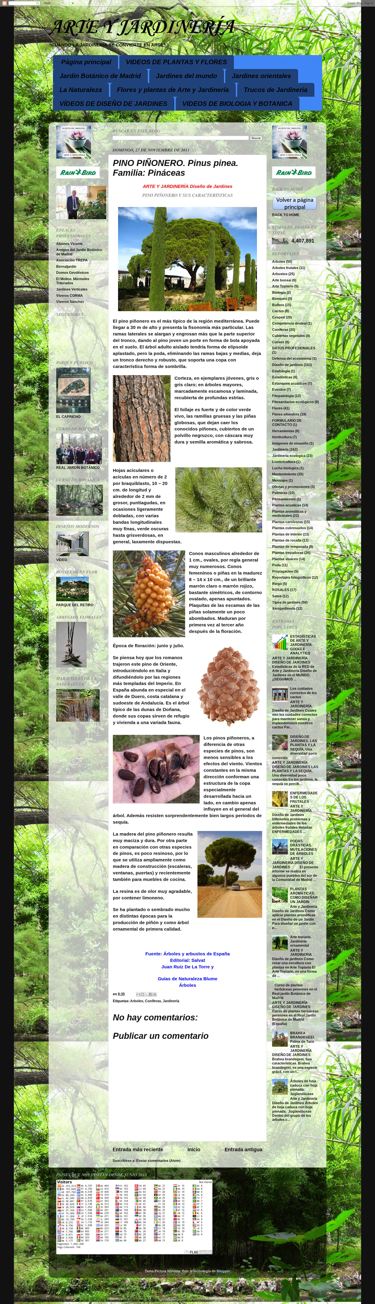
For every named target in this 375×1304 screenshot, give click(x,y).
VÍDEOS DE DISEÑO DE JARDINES (113, 103)
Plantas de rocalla (286, 540)
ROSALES (280, 590)
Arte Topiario (282, 286)
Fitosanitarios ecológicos (293, 402)
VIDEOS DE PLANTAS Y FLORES (176, 62)
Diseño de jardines (287, 365)
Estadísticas (282, 377)
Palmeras (280, 493)
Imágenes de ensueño (290, 443)
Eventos (279, 389)
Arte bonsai (281, 280)
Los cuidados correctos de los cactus (303, 692)
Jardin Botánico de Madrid (100, 75)
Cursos (278, 342)
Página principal (86, 62)
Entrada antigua (243, 1149)
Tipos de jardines (286, 602)
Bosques (279, 299)
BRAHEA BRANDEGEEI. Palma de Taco (302, 1037)
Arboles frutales (285, 268)
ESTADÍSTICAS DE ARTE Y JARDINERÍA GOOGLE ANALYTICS (303, 644)
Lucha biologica (285, 468)
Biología (279, 292)
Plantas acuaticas (286, 505)
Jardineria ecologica (289, 456)
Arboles (136, 1001)
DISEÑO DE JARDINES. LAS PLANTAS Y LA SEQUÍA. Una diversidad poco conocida (294, 747)
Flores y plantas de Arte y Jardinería (173, 89)
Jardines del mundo (186, 75)
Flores (277, 408)
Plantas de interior (287, 534)
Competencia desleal (289, 323)
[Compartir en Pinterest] (155, 994)
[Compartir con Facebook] (150, 994)
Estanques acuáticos (289, 383)
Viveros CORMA (69, 295)
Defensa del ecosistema (291, 358)
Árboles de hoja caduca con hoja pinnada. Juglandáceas (303, 1087)
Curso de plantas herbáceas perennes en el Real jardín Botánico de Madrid (294, 991)
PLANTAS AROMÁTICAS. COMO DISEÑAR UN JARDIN (304, 895)
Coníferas (153, 1001)
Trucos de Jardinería (276, 89)
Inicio (194, 1149)
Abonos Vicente (69, 244)
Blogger (223, 1271)
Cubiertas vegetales (288, 336)
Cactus (278, 311)
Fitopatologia (283, 396)
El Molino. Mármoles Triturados (72, 281)
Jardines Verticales (71, 289)
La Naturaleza (80, 89)
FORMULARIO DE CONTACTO (287, 423)
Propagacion (282, 571)
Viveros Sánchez (70, 302)
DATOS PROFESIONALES (293, 348)
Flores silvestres (285, 414)
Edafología (281, 371)
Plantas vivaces (285, 559)
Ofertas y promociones (291, 487)
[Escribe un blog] (142, 994)
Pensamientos (284, 499)
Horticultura (282, 437)
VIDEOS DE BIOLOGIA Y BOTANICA (237, 103)
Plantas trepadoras (287, 553)
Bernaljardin (66, 266)
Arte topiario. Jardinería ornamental (300, 941)
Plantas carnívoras (287, 522)
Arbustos (280, 274)
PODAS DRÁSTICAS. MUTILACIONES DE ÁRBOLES (303, 847)
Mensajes (280, 480)
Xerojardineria (283, 608)
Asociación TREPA (72, 260)
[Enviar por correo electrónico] (138, 994)
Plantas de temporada (290, 547)
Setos (277, 596)
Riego (277, 584)
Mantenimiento (284, 474)
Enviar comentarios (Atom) (158, 1161)
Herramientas (283, 431)
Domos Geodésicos (72, 272)
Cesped (278, 317)
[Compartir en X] (146, 994)
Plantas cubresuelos (289, 528)
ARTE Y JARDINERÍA (141, 27)
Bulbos (278, 305)
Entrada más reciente (138, 1149)
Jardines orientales (261, 75)
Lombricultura (283, 462)
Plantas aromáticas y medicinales (289, 513)
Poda (276, 565)
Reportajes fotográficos (291, 577)
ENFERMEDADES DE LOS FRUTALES (304, 797)
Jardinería (171, 1001)
